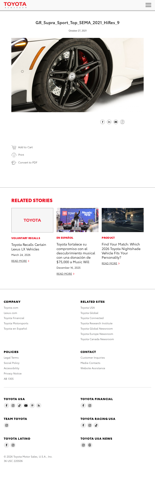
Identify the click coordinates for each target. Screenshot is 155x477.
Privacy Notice (13, 373)
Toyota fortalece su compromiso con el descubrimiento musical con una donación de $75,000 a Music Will (76, 253)
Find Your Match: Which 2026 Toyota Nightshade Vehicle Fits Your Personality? (121, 250)
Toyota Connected (92, 318)
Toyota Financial (14, 318)
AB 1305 (9, 378)
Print (21, 154)
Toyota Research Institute (96, 323)
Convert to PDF (27, 162)
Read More (19, 261)
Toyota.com (11, 307)
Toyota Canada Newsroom (97, 339)
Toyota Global (89, 313)
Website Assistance (93, 368)
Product (108, 237)
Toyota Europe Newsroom (97, 334)
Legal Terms (11, 357)
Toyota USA (88, 307)
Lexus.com (10, 313)
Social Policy (11, 363)
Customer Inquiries (93, 357)
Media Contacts (90, 363)
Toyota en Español (15, 328)
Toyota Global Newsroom (97, 328)
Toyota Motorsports (16, 323)
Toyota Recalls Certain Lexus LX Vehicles (28, 246)
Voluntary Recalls (25, 238)
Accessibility (11, 368)
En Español (65, 237)
